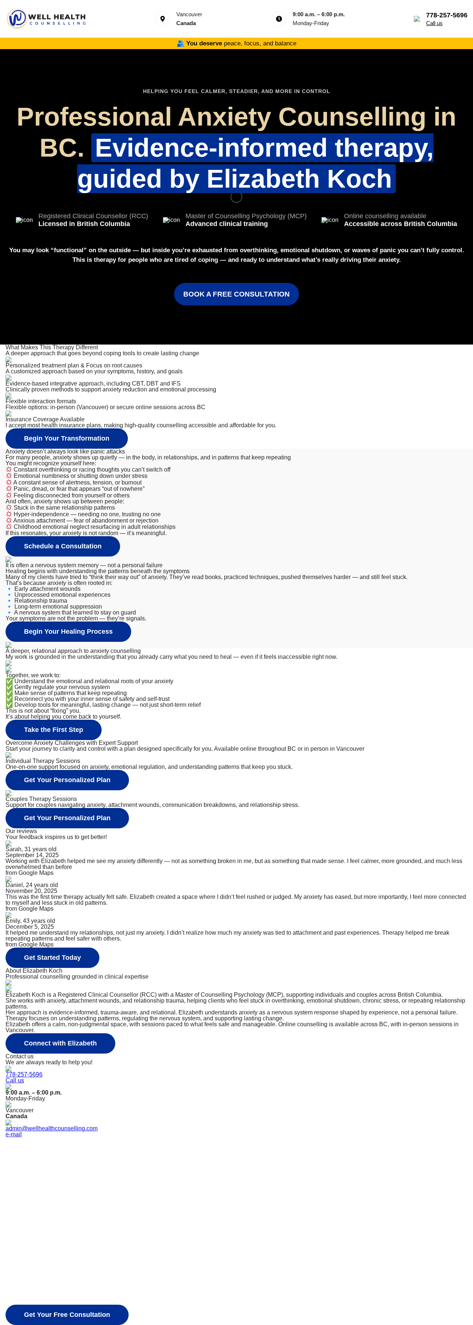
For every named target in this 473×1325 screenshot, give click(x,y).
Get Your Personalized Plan (67, 780)
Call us (434, 23)
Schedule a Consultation (63, 546)
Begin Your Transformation (66, 438)
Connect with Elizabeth (60, 1043)
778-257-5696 (24, 1074)
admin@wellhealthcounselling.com (52, 1128)
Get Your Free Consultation (67, 1314)
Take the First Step (53, 729)
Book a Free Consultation (236, 294)
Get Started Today (52, 957)
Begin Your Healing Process (68, 631)
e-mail (14, 1134)
